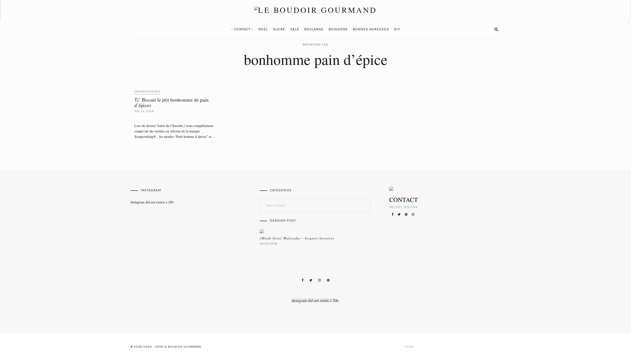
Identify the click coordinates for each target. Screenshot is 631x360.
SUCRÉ (279, 29)
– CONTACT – (242, 29)
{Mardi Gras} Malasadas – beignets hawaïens (297, 238)
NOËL (263, 29)
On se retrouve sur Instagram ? (315, 299)
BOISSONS (338, 29)
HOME (409, 346)
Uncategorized (147, 91)
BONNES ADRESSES (371, 29)
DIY (397, 29)
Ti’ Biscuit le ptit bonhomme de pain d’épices (171, 102)
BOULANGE (314, 29)
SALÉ (294, 29)
